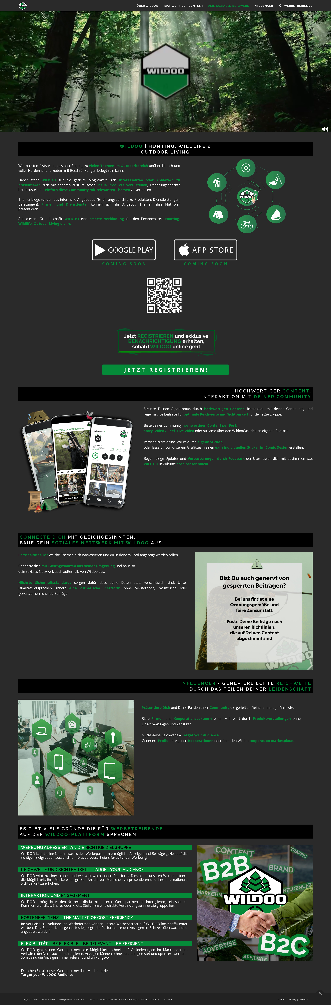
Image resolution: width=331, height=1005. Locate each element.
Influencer (263, 5)
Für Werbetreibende (295, 5)
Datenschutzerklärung (287, 999)
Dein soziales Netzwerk (228, 5)
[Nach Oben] (320, 993)
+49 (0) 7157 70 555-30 (162, 999)
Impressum (303, 999)
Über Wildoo (147, 5)
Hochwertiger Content (183, 5)
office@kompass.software (136, 999)
